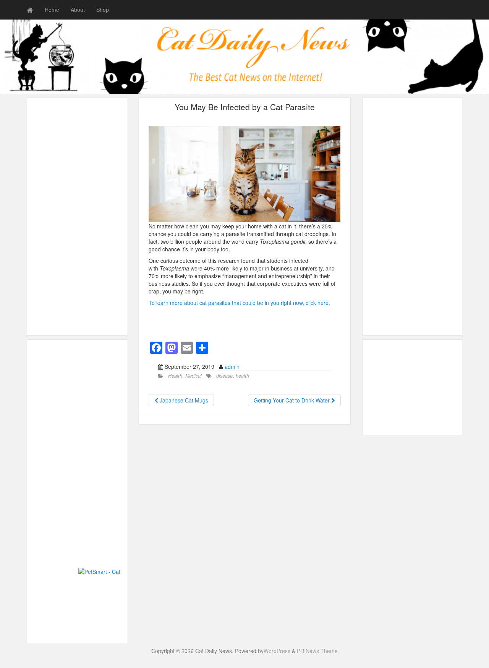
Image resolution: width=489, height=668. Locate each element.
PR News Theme (317, 651)
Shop (102, 9)
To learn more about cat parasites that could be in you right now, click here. (239, 302)
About (78, 9)
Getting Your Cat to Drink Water (292, 400)
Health (175, 375)
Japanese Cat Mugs (183, 400)
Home (52, 9)
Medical (193, 375)
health (242, 375)
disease (224, 375)
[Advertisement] (77, 216)
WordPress (277, 651)
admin (232, 366)
